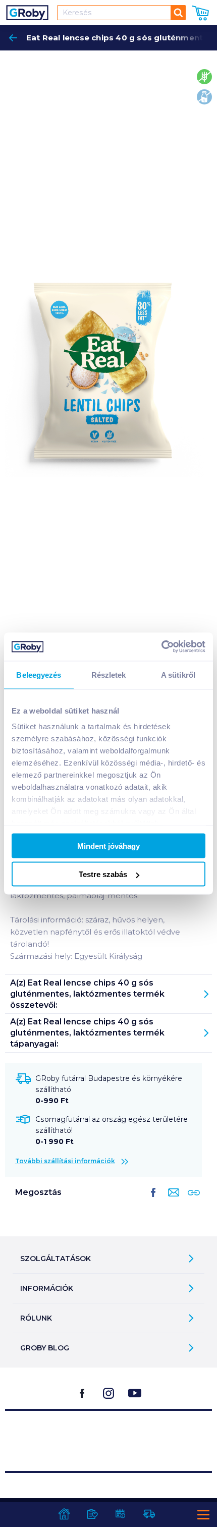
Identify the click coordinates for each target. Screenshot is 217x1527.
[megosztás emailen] (171, 1200)
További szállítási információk (65, 1161)
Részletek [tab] (108, 674)
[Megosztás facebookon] (153, 1200)
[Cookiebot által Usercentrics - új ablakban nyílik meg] (161, 646)
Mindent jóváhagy (108, 845)
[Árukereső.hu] (108, 1436)
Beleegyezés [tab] (38, 674)
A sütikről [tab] (178, 674)
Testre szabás (103, 874)
